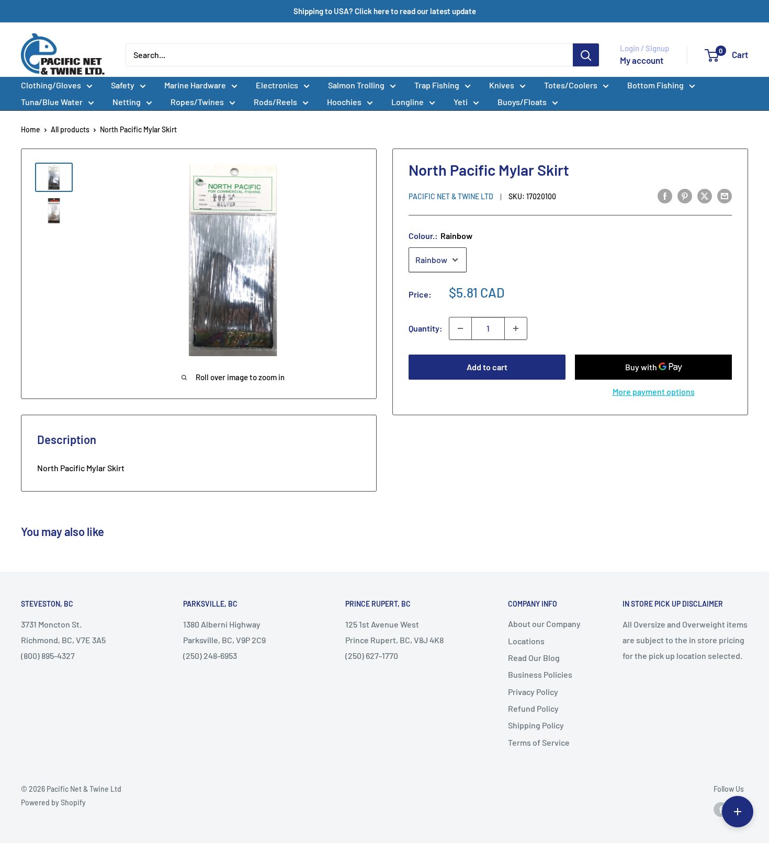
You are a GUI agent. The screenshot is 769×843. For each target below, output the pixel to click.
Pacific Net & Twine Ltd (451, 196)
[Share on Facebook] (665, 195)
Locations (526, 641)
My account (641, 60)
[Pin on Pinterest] (684, 195)
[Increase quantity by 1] (516, 328)
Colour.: (440, 236)
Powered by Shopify (53, 802)
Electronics (277, 85)
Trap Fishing (436, 85)
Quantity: (426, 328)
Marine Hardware (195, 85)
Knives (501, 85)
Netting (126, 102)
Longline (407, 102)
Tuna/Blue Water (52, 102)
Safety (122, 85)
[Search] (586, 54)
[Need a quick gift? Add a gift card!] (737, 811)
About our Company (544, 624)
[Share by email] (724, 195)
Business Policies (540, 674)
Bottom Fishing (655, 85)
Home (30, 129)
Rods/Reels (275, 102)
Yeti (461, 102)
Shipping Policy (536, 725)
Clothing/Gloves (51, 85)
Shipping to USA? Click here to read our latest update (384, 11)
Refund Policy (533, 708)
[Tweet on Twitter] (704, 195)
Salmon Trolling (356, 85)
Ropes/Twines (197, 102)
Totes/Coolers (570, 85)
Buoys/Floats (522, 102)
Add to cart (487, 367)
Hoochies (344, 102)
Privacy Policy (533, 692)
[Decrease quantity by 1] (460, 328)
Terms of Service (539, 742)
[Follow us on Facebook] (721, 809)
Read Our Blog (534, 658)
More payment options (654, 391)
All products (70, 129)
